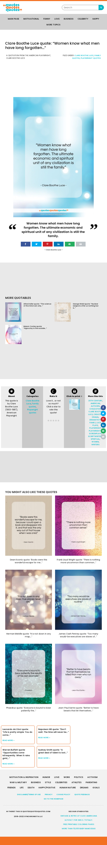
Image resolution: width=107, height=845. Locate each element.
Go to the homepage (53, 799)
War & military (18, 782)
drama (95, 417)
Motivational (31, 18)
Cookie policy (63, 794)
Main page (13, 18)
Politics (78, 777)
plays (95, 425)
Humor (46, 777)
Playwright (95, 428)
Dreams (84, 787)
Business (68, 18)
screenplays (95, 433)
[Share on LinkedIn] (59, 244)
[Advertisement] (53, 79)
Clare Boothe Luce (84, 55)
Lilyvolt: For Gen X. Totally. (79, 820)
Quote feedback (82, 794)
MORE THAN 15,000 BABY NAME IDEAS (79, 828)
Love (57, 18)
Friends (11, 787)
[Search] (101, 7)
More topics (53, 24)
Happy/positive (47, 787)
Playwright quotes (91, 58)
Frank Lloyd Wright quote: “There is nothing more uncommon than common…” (78, 561)
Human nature (68, 787)
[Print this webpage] (81, 244)
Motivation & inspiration (23, 777)
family (92, 422)
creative (98, 414)
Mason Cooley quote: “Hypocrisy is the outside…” (35, 327)
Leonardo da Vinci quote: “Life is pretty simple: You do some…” (17, 732)
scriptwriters (95, 436)
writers (95, 444)
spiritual (95, 439)
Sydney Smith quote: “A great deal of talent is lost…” (53, 751)
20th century (95, 400)
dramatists (95, 420)
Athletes (77, 782)
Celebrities (61, 782)
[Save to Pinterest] (48, 244)
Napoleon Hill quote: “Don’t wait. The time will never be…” (53, 730)
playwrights (95, 431)
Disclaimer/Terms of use (29, 794)
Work (67, 777)
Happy (95, 18)
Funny (46, 18)
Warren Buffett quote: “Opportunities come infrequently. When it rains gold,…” (16, 754)
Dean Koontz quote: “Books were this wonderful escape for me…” (28, 561)
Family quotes (34, 405)
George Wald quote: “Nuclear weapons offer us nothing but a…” (86, 306)
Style (48, 782)
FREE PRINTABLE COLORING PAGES (78, 824)
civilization (95, 409)
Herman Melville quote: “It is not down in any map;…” (28, 635)
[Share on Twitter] (36, 244)
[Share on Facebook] (26, 244)
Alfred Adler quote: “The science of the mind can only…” (37, 305)
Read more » (8, 740)
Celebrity (83, 18)
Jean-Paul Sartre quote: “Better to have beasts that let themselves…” (78, 709)
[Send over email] (70, 244)
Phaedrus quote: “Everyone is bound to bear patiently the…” (28, 709)
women (95, 441)
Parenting (91, 782)
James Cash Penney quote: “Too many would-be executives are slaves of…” (78, 635)
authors (95, 406)
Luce (99, 422)
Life (22, 787)
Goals (96, 787)
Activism (92, 777)
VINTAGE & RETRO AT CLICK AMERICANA (78, 816)
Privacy (48, 794)
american (95, 403)
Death (31, 787)
